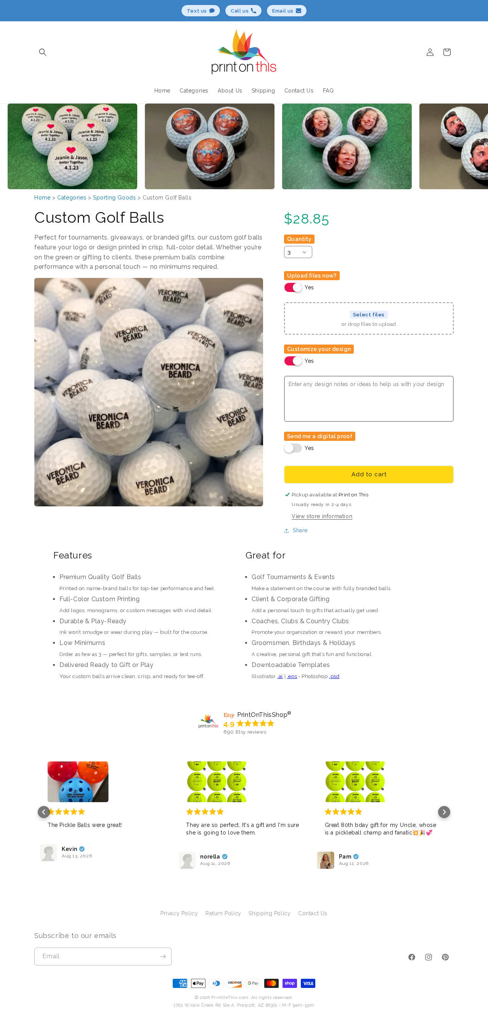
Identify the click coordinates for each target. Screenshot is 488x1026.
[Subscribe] (162, 956)
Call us (240, 11)
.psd (334, 676)
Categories (71, 198)
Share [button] (300, 530)
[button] (42, 52)
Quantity (299, 239)
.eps (292, 676)
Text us (197, 11)
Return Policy (223, 913)
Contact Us (312, 913)
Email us (283, 11)
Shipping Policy (270, 913)
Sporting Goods (114, 198)
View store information (322, 516)
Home (42, 198)
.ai (280, 676)
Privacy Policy (179, 913)
